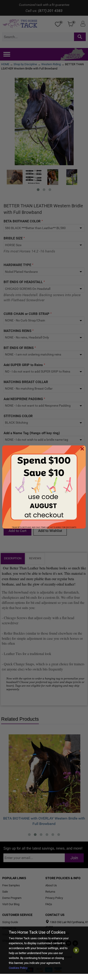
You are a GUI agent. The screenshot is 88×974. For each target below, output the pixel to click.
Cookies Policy (18, 968)
